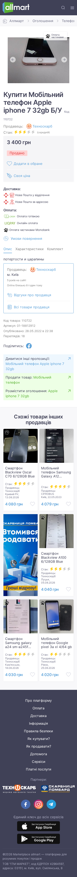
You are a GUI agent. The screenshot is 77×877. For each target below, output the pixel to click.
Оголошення (43, 21)
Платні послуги (38, 769)
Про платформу (38, 700)
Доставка (38, 716)
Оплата (38, 708)
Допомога (38, 754)
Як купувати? (38, 739)
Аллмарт (16, 21)
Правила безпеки (38, 731)
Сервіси (38, 761)
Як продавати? (38, 746)
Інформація (38, 723)
